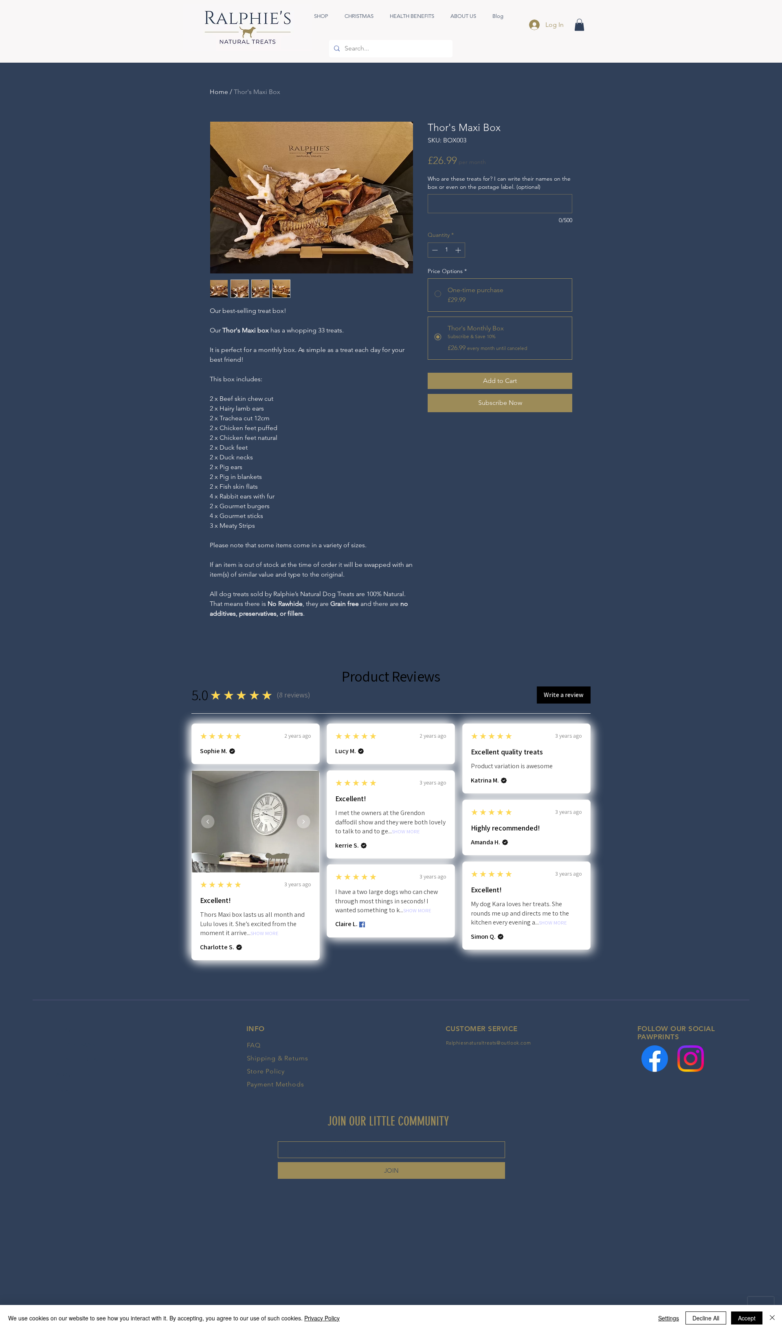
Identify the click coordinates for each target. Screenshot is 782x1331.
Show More (264, 933)
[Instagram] (690, 1058)
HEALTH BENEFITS (86, 1060)
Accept (747, 1318)
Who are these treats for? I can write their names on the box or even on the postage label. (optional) (499, 182)
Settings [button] (668, 1318)
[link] (579, 25)
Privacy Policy (322, 1318)
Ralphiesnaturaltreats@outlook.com (488, 1043)
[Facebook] (654, 1058)
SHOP (65, 1030)
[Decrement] (434, 250)
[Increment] (459, 250)
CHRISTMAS (76, 1045)
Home (219, 92)
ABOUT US (73, 1075)
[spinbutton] (446, 250)
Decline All (705, 1318)
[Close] (772, 1317)
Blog (63, 1090)
